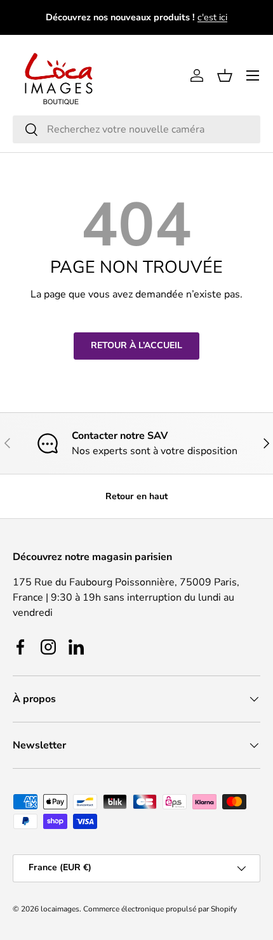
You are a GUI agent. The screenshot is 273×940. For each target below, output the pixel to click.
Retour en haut (136, 496)
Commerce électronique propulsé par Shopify (160, 909)
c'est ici (212, 17)
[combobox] (136, 129)
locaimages (60, 909)
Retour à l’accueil (136, 345)
